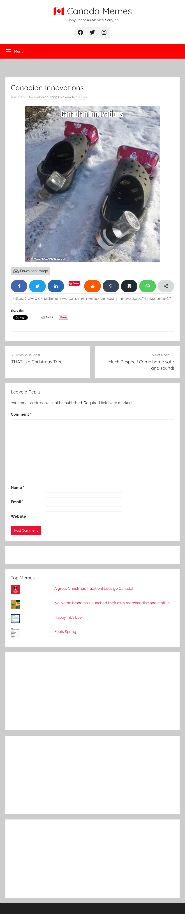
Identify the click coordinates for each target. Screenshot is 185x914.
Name (17, 487)
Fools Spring (65, 631)
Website (18, 516)
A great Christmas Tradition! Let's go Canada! (93, 588)
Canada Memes (75, 97)
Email (17, 502)
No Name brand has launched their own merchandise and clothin (112, 603)
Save (76, 283)
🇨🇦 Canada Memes (92, 11)
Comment (21, 414)
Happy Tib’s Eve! (68, 617)
